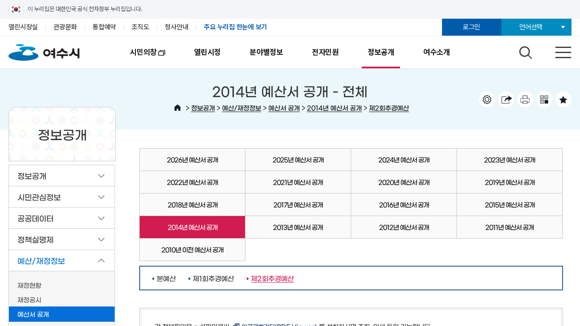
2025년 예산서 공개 (298, 159)
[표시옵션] (487, 99)
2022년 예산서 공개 (192, 182)
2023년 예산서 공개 (509, 159)
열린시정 (207, 52)
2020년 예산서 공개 (403, 182)
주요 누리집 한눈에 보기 (235, 27)
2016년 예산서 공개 (404, 204)
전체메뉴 (556, 50)
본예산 (166, 278)
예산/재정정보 (241, 107)
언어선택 (531, 27)
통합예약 (104, 27)
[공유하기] (506, 99)
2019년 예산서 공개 (510, 182)
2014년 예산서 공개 (334, 107)
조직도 (140, 27)
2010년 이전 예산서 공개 (192, 249)
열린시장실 (23, 27)
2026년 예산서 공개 (192, 159)
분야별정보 (266, 52)
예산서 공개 (284, 107)
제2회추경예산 (389, 107)
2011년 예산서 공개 (509, 227)
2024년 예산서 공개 (403, 159)
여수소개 (436, 52)
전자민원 (325, 52)
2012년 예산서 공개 (404, 227)
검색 (524, 50)
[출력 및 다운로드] (525, 99)
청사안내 (176, 27)
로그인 (471, 27)
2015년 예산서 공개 (510, 204)
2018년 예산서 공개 (192, 204)
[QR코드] (544, 99)
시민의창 (136, 58)
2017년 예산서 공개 (298, 204)
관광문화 (65, 27)
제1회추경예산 (213, 278)
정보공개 (381, 52)
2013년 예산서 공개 (298, 227)
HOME (177, 107)
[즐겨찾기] (563, 99)
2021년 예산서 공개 (298, 182)
